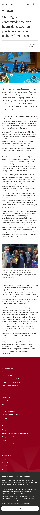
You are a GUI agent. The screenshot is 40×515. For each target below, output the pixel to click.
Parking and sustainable (16, 433)
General (7, 372)
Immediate (9, 386)
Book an (7, 444)
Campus (7, 430)
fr (22, 4)
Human (8, 411)
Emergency (10, 382)
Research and (11, 415)
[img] (7, 4)
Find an (7, 375)
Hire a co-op (9, 379)
